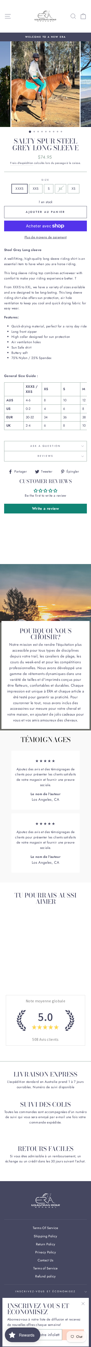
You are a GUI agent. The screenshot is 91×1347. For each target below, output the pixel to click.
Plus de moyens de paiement (46, 237)
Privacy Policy (45, 1252)
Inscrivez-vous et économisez (45, 1291)
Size (45, 180)
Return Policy (45, 1244)
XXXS (19, 188)
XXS (36, 188)
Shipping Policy (45, 1236)
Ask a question (45, 446)
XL (60, 188)
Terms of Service (45, 1268)
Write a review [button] (45, 508)
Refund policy (45, 1276)
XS (73, 188)
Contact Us (45, 1260)
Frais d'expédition (21, 163)
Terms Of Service (45, 1227)
